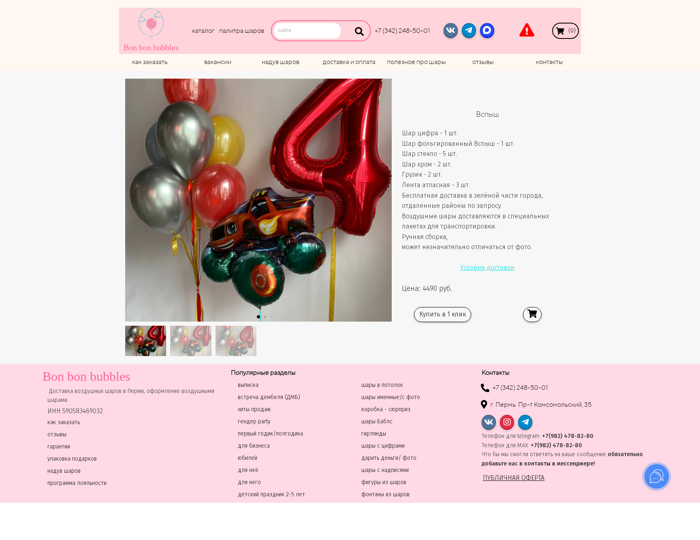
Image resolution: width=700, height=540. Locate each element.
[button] (258, 316)
